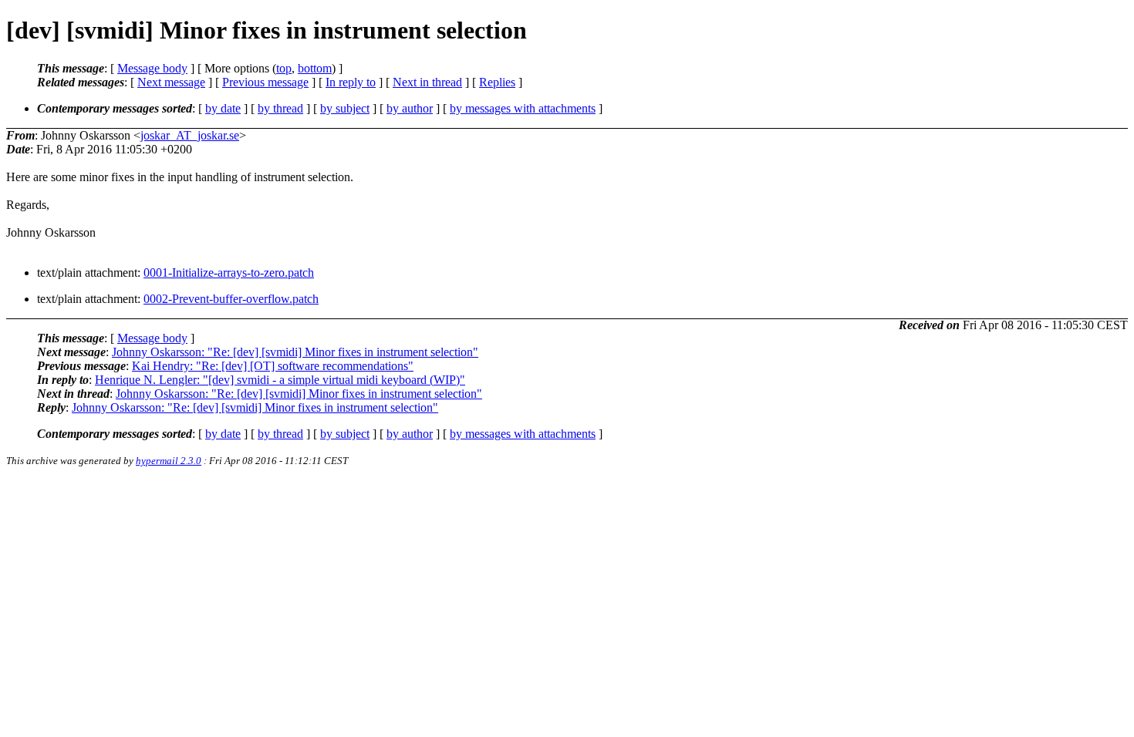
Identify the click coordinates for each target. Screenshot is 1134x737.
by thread (280, 108)
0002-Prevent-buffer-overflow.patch (231, 298)
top (284, 68)
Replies (497, 82)
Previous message (265, 82)
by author (409, 108)
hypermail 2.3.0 (168, 460)
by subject (345, 108)
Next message (171, 82)
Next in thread (427, 82)
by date (223, 108)
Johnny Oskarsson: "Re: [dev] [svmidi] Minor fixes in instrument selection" (295, 351)
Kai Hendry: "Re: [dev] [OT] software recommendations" (272, 365)
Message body (152, 68)
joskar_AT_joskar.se (189, 135)
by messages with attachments (523, 108)
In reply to (351, 82)
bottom (315, 68)
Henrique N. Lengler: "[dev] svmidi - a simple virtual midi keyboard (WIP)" (280, 379)
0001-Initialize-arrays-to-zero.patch (228, 272)
